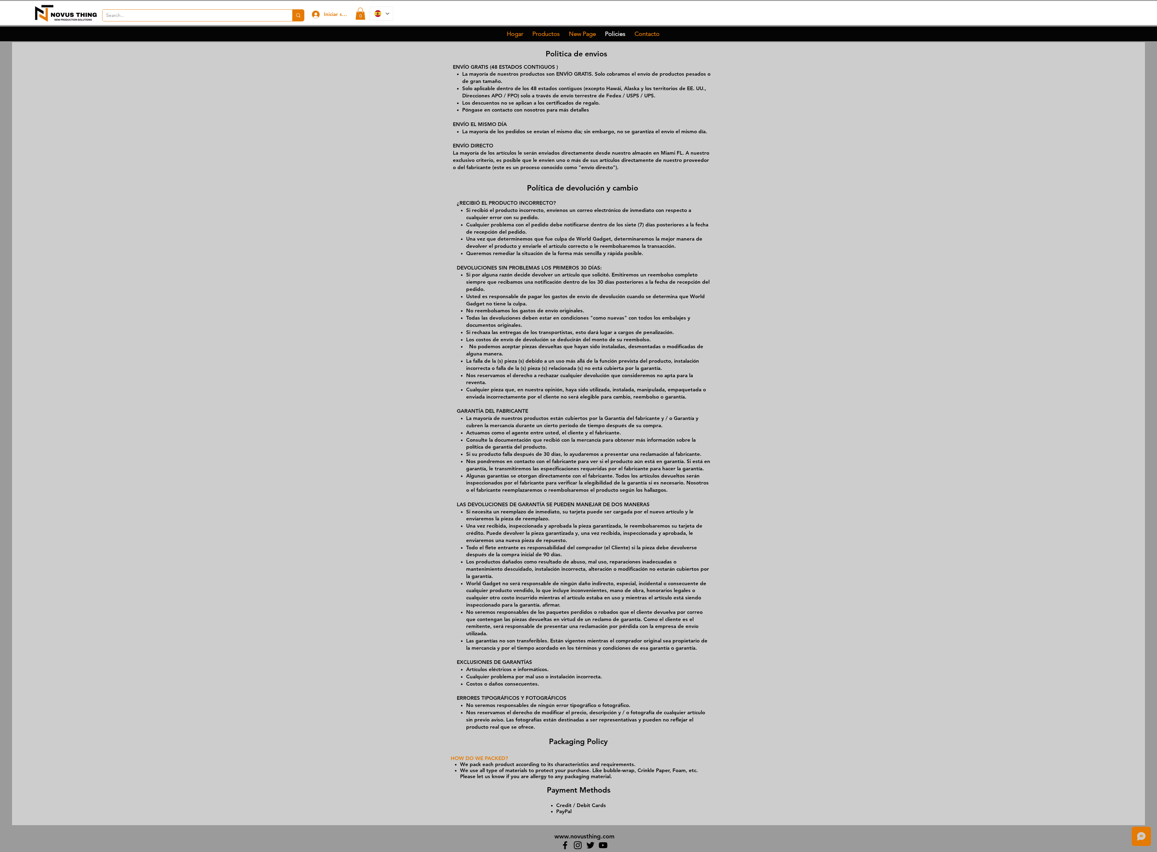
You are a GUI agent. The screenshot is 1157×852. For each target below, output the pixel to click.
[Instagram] (577, 845)
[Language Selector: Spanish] (381, 14)
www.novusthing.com (584, 836)
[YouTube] (603, 845)
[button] (360, 14)
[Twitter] (590, 845)
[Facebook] (565, 845)
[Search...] (298, 15)
